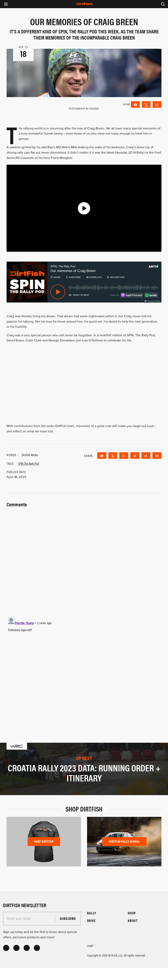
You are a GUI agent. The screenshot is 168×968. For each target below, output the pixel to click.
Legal (90, 945)
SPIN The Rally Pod (28, 463)
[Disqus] (84, 667)
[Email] (157, 455)
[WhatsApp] (157, 104)
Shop (132, 913)
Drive (91, 920)
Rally (91, 913)
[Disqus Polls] (84, 560)
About (133, 920)
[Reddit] (146, 455)
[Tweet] (146, 104)
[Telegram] (135, 455)
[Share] (135, 104)
